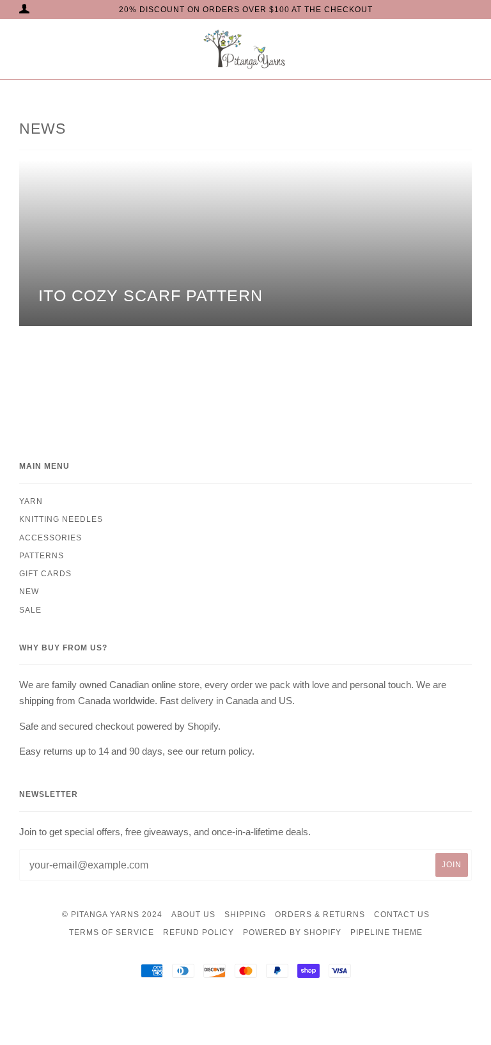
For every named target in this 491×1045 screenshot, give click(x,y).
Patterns (41, 555)
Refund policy (198, 932)
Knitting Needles (61, 519)
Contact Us (402, 914)
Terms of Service (111, 932)
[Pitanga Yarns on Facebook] (226, 1015)
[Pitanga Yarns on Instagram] (245, 1015)
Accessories (50, 537)
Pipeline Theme (386, 932)
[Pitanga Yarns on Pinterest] (265, 1015)
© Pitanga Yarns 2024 (112, 914)
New (29, 591)
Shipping (245, 914)
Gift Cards (45, 573)
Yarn (31, 501)
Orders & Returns (320, 914)
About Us (193, 914)
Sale (30, 610)
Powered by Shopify (292, 932)
